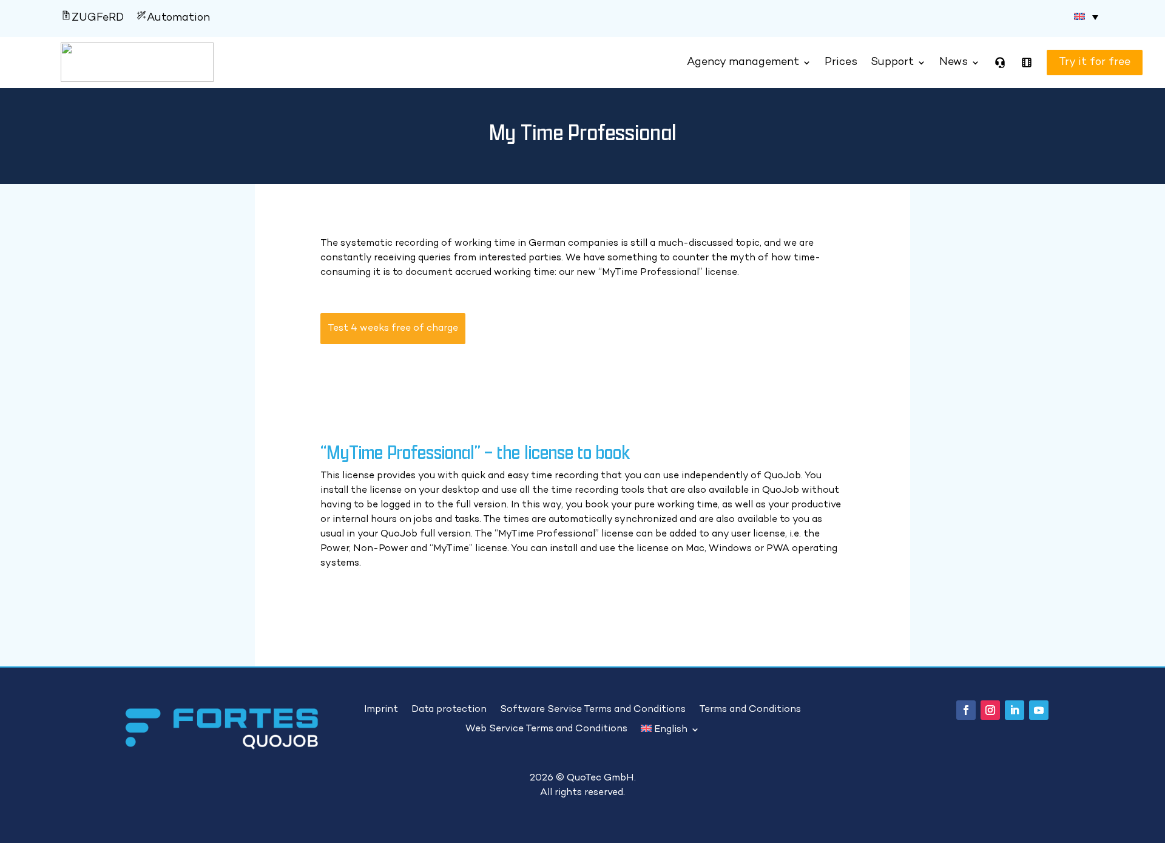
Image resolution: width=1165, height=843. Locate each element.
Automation (178, 18)
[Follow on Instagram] (990, 710)
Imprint (381, 710)
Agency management (743, 62)
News (953, 62)
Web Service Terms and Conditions (546, 729)
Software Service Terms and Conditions (593, 710)
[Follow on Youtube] (1038, 710)
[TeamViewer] (1000, 62)
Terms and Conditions (750, 710)
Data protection (449, 710)
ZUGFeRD (98, 18)
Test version (1079, 62)
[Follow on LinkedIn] (1014, 710)
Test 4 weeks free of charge (393, 328)
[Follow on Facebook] (966, 710)
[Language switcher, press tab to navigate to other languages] (1086, 17)
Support (892, 62)
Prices (841, 62)
